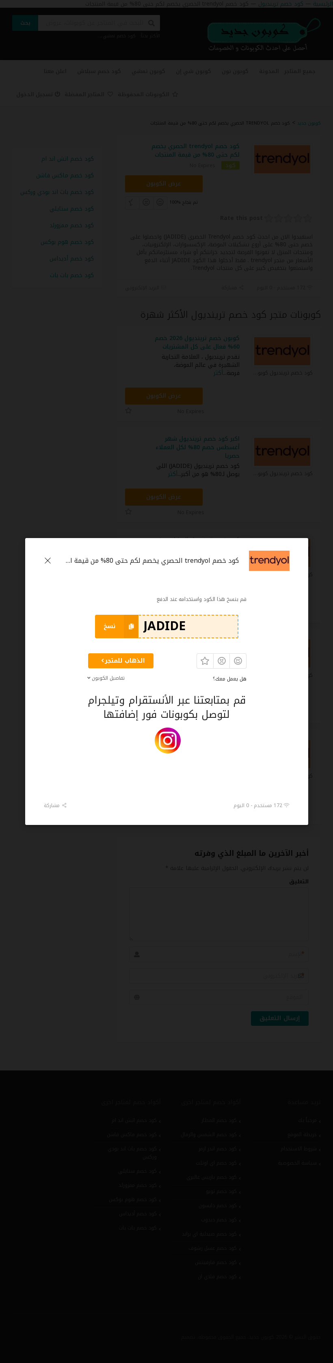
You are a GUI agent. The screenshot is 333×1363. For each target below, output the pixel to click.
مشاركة (52, 805)
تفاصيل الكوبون (107, 678)
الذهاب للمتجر (125, 660)
